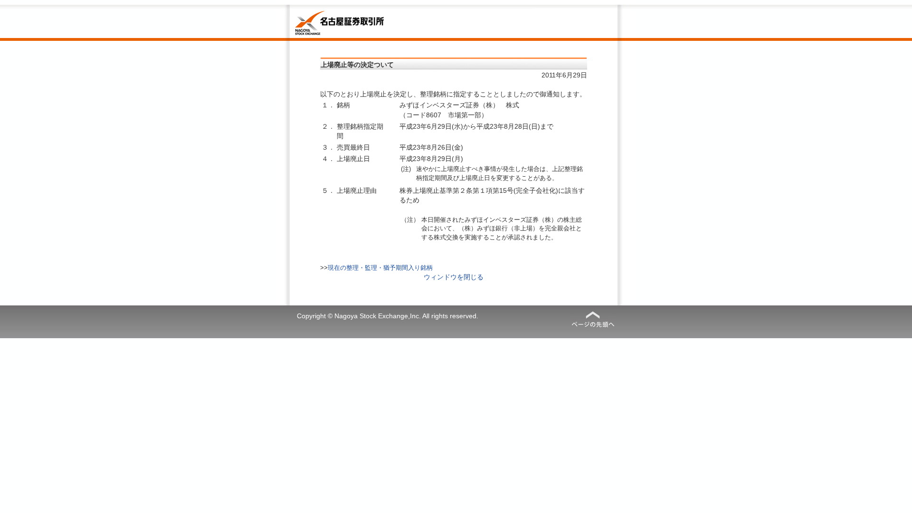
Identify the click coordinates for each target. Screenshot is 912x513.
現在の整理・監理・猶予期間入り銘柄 (380, 267)
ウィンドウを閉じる (454, 277)
